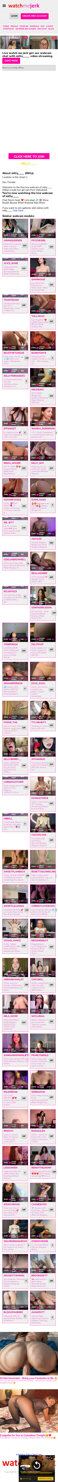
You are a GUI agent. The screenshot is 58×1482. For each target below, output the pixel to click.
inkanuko (37, 389)
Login (14, 16)
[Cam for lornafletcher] (15, 778)
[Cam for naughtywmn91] (15, 1263)
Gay (43, 26)
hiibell (8, 818)
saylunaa (37, 1016)
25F (24, 650)
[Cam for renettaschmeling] (43, 859)
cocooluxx (38, 834)
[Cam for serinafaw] (43, 1080)
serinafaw (38, 1091)
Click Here (18, 210)
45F (51, 947)
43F (24, 506)
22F (51, 764)
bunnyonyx (38, 352)
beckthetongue (14, 352)
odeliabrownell (15, 559)
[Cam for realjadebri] (43, 561)
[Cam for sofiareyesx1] (15, 487)
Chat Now (11, 60)
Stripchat (8, 29)
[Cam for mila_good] (15, 1004)
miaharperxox (13, 683)
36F (51, 543)
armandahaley (14, 979)
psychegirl (38, 240)
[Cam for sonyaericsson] (43, 595)
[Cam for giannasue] (43, 267)
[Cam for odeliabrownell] (15, 554)
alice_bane (11, 263)
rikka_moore (12, 463)
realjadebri (39, 573)
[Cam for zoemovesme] (43, 1229)
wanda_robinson (43, 428)
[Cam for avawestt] (43, 1300)
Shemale (34, 26)
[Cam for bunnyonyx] (43, 340)
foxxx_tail (11, 722)
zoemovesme (39, 1241)
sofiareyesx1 (12, 499)
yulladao (38, 316)
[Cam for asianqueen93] (15, 228)
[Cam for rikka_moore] (15, 451)
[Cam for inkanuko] (43, 377)
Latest (49, 26)
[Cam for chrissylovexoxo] (43, 894)
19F (24, 727)
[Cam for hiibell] (15, 814)
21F (24, 268)
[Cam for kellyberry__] (15, 747)
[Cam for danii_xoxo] (43, 487)
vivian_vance (12, 940)
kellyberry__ (12, 759)
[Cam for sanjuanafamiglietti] (15, 1043)
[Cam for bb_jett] (15, 518)
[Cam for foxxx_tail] (15, 710)
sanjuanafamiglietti (17, 1055)
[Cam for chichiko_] (43, 967)
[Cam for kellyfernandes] (15, 371)
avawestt (38, 1312)
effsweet (10, 428)
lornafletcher (13, 782)
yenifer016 (10, 644)
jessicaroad (12, 1204)
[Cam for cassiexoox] (43, 1192)
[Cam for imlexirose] (15, 1080)
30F (27, 358)
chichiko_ (37, 979)
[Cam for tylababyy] (43, 710)
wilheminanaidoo (15, 1241)
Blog (51, 29)
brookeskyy (39, 1275)
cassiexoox (39, 1204)
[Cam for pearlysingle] (43, 1043)
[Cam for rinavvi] (15, 1118)
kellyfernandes (14, 375)
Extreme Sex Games (26, 29)
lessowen (10, 1167)
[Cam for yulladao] (43, 304)
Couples (23, 26)
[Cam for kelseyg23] (15, 587)
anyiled (36, 538)
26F (24, 305)
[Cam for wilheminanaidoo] (15, 1229)
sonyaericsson (41, 607)
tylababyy (38, 722)
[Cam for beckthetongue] (15, 340)
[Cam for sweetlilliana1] (15, 894)
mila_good (11, 1016)
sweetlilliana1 (14, 906)
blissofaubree (13, 1312)
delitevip (37, 644)
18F (51, 840)
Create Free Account (34, 16)
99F (51, 577)
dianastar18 (39, 798)
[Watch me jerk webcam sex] (23, 5)
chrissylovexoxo (43, 906)
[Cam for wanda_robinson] (43, 416)
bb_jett (9, 522)
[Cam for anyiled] (43, 526)
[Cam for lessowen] (15, 1155)
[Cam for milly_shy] (43, 451)
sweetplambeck (14, 871)
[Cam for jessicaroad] (15, 1192)
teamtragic (11, 299)
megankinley (39, 940)
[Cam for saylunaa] (43, 1004)
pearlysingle (40, 1055)
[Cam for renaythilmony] (43, 1155)
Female (14, 26)
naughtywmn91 (14, 1275)
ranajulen (38, 1130)
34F (51, 321)
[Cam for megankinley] (43, 928)
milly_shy (37, 463)
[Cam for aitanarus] (43, 747)
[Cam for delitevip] (43, 632)
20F (24, 528)
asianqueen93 (13, 240)
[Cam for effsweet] (15, 416)
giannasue (38, 279)
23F (24, 245)
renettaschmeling (43, 871)
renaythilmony (41, 1167)
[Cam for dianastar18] (43, 786)
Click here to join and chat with (29, 157)
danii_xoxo (38, 499)
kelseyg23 (10, 591)
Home (6, 26)
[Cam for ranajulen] (43, 1118)
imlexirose (11, 1091)
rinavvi (8, 1130)
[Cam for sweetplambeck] (15, 859)
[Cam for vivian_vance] (15, 928)
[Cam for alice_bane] (15, 259)
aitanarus (38, 759)
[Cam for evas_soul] (43, 671)
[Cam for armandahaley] (15, 967)
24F (51, 247)
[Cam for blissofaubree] (15, 1300)
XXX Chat (42, 29)
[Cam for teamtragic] (15, 296)
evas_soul (38, 683)
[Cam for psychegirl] (43, 228)
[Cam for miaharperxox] (15, 671)
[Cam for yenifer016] (15, 632)
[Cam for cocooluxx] (43, 822)
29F (24, 945)
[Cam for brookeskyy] (43, 1263)
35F (24, 468)
